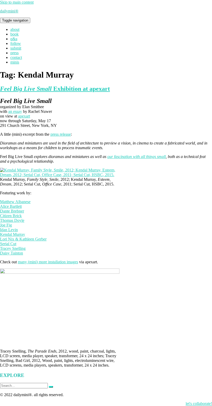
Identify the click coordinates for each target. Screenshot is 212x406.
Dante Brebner (12, 211)
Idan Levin (9, 230)
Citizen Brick (11, 216)
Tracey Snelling (13, 248)
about (14, 29)
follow (15, 43)
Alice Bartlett (11, 206)
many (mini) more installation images (48, 262)
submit (15, 48)
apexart (24, 116)
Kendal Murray (12, 234)
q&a (13, 39)
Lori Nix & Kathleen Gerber (23, 239)
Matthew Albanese (15, 201)
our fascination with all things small (136, 156)
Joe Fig (6, 225)
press (14, 53)
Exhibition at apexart (55, 88)
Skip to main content (17, 2)
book (14, 34)
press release (60, 134)
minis (14, 62)
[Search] (51, 387)
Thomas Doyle (12, 220)
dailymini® (9, 11)
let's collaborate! (199, 403)
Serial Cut (8, 244)
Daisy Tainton (11, 253)
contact (16, 57)
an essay (15, 111)
